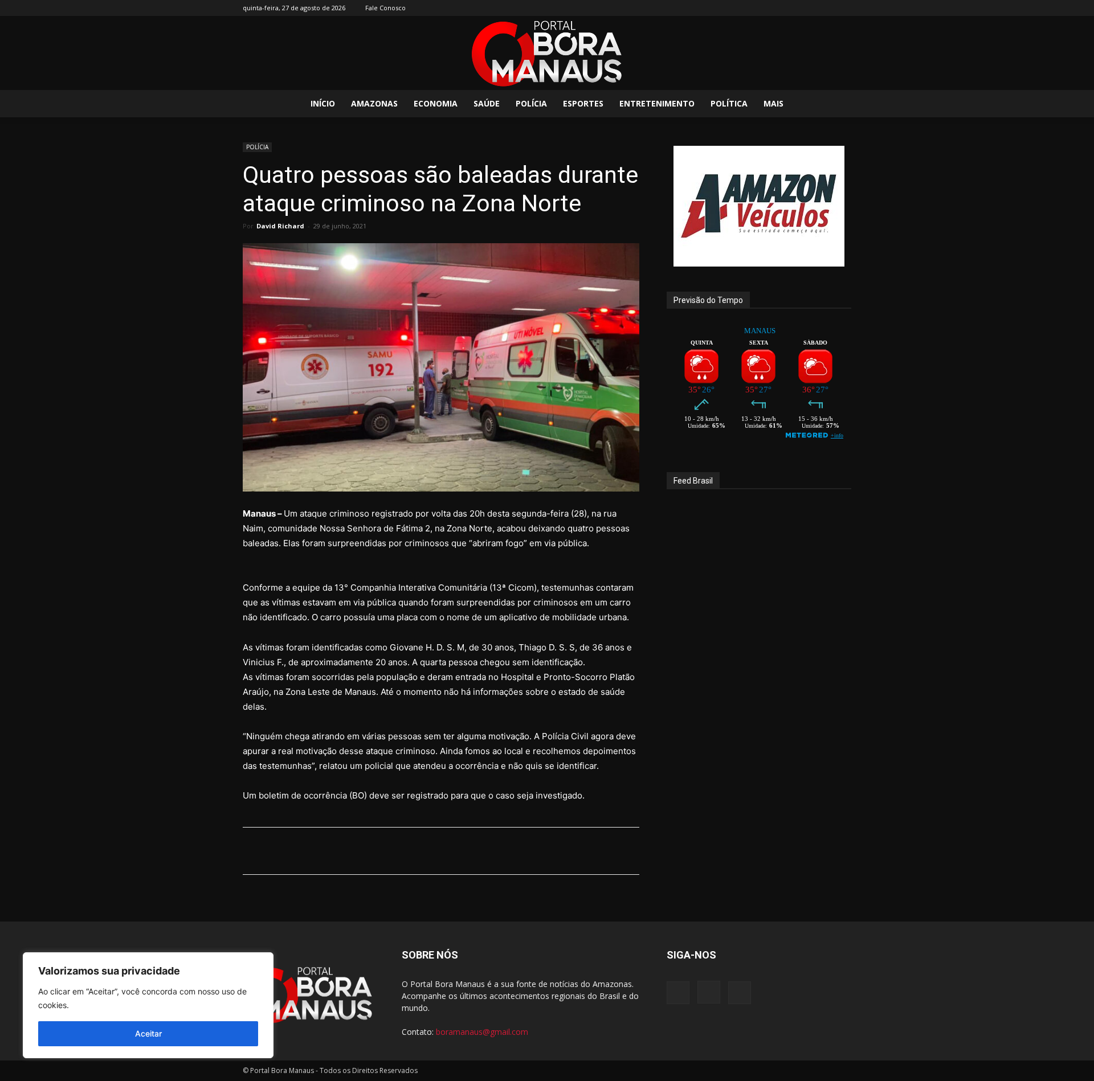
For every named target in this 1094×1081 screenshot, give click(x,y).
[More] (537, 851)
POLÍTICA (729, 103)
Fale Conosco (385, 7)
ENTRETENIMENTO (657, 103)
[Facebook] (805, 8)
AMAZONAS (374, 103)
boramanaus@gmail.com (482, 1031)
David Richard (280, 226)
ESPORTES (583, 103)
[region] (148, 1005)
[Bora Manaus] (547, 53)
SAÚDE (486, 103)
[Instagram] (823, 8)
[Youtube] (842, 8)
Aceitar (148, 1033)
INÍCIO (323, 103)
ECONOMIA (436, 103)
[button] (837, 104)
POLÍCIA (531, 103)
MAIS (773, 103)
